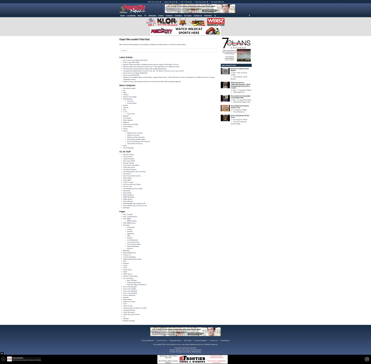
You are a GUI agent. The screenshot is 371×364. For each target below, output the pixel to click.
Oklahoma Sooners (133, 135)
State (125, 146)
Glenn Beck (127, 174)
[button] (215, 16)
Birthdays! (126, 251)
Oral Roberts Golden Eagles (136, 139)
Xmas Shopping (128, 148)
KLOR (125, 268)
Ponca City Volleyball (130, 291)
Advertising (130, 227)
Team (125, 304)
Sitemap (126, 297)
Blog (124, 92)
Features (169, 16)
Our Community (128, 278)
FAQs (129, 236)
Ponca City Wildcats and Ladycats (138, 141)
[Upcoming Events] (225, 74)
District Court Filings (130, 97)
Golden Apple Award (134, 282)
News (140, 16)
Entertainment (127, 99)
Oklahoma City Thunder (135, 133)
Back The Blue (132, 280)
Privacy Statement (129, 295)
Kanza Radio (127, 193)
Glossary (130, 238)
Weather (126, 319)
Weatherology (196, 352)
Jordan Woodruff (128, 159)
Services (130, 248)
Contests (178, 16)
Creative (130, 231)
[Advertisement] (200, 8)
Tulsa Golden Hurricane (134, 143)
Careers (125, 95)
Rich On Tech (127, 186)
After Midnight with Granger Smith (134, 203)
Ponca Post (131, 114)
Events (161, 16)
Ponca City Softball (129, 289)
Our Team (187, 16)
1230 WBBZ (127, 219)
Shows (125, 129)
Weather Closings (129, 321)
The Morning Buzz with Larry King (134, 171)
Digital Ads (130, 234)
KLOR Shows (127, 270)
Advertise (208, 16)
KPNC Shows (127, 274)
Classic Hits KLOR (170, 2)
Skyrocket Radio (190, 348)
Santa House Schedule (130, 124)
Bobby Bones (127, 199)
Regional (126, 122)
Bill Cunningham (128, 195)
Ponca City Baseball (129, 287)
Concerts (130, 101)
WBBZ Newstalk (128, 197)
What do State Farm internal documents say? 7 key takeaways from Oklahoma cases (151, 67)
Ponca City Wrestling (130, 293)
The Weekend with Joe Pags (132, 188)
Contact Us (198, 16)
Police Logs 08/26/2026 (131, 75)
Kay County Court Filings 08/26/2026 (135, 73)
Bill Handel (126, 191)
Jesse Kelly (127, 180)
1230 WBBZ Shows (129, 223)
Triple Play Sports (200, 2)
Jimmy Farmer (128, 157)
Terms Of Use (128, 306)
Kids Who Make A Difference (136, 285)
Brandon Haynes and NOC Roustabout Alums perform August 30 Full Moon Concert (150, 64)
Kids (124, 109)
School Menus (128, 126)
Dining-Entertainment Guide (132, 259)
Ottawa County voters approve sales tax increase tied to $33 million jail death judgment (152, 81)
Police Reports (128, 120)
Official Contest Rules (130, 276)
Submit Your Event (129, 302)
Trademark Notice (129, 310)
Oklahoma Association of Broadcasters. (188, 350)
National (125, 116)
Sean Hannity (127, 178)
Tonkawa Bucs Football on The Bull (134, 308)
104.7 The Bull (185, 2)
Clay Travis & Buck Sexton (132, 176)
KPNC (125, 272)
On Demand (127, 118)
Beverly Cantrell (128, 154)
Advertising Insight (129, 88)
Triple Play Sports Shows (131, 314)
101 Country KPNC (129, 161)
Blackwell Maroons (129, 253)
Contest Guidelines (129, 257)
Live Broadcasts (132, 240)
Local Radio (131, 16)
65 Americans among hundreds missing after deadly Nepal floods (144, 69)
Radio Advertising (133, 246)
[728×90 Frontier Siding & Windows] (192, 359)
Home (122, 16)
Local (125, 112)
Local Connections (133, 242)
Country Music (132, 103)
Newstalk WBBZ (216, 2)
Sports (125, 131)
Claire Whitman (128, 201)
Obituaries (152, 16)
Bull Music (126, 208)
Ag (124, 90)
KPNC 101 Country (153, 2)
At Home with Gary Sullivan (132, 184)
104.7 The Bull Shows (130, 217)
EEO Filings (187, 340)
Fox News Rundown (129, 169)
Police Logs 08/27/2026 (131, 62)
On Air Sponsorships (133, 244)
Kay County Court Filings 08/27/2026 (135, 60)
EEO (124, 261)
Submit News (127, 299)
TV (145, 16)
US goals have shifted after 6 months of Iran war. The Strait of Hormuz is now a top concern (153, 71)
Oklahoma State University (135, 137)
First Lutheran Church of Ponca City (135, 205)
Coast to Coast (128, 182)
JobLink (125, 107)
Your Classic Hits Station (131, 165)
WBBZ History (132, 221)
